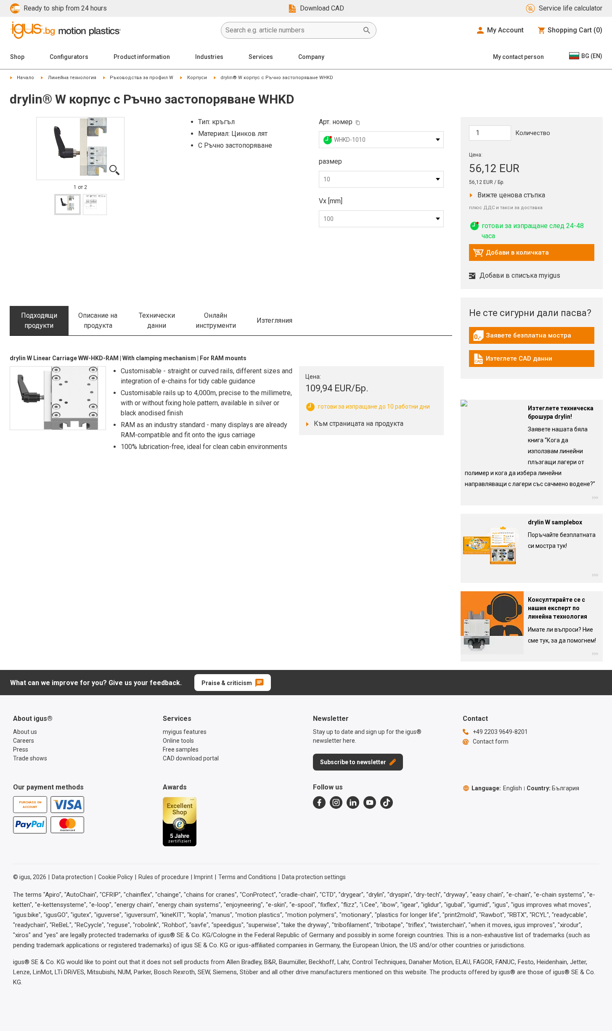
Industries (209, 56)
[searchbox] (291, 30)
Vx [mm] (330, 201)
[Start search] (367, 30)
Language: (497, 788)
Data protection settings (314, 877)
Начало (25, 77)
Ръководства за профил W (141, 77)
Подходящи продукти (39, 320)
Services (261, 56)
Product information (142, 56)
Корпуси (197, 77)
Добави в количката (511, 254)
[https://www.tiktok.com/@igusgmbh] (386, 802)
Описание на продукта (97, 320)
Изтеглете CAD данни (512, 361)
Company (311, 56)
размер (330, 161)
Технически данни (157, 320)
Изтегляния (274, 320)
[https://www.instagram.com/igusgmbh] (336, 802)
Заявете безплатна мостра (522, 337)
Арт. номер (335, 122)
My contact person (518, 56)
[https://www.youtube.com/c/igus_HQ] (369, 802)
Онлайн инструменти (216, 320)
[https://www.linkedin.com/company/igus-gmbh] (353, 802)
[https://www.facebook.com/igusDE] (319, 802)
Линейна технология (72, 77)
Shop (17, 56)
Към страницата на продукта (356, 423)
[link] (531, 339)
